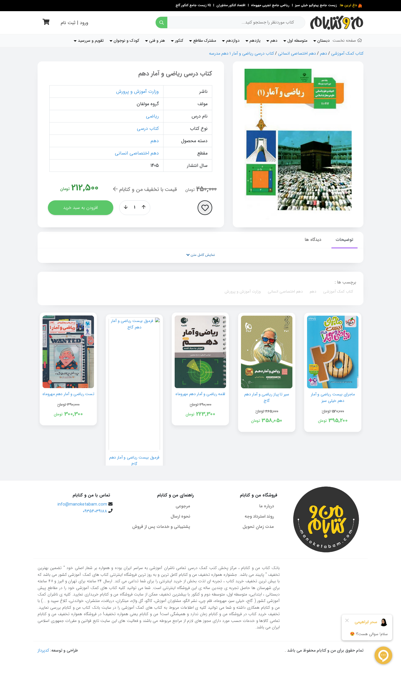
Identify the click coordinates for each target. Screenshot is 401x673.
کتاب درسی (148, 128)
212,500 (84, 188)
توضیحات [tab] (344, 239)
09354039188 (95, 511)
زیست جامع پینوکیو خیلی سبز (315, 5)
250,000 (206, 189)
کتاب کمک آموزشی (347, 53)
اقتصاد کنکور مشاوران (230, 5)
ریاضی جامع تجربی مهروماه (270, 5)
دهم (323, 53)
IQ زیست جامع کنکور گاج (193, 5)
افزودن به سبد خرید (80, 207)
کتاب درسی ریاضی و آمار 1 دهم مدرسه (241, 53)
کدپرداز (43, 650)
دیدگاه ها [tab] (313, 239)
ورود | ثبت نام (74, 22)
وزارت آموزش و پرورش (137, 91)
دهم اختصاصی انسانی (297, 53)
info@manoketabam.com (82, 504)
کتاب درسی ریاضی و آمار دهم (175, 73)
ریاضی (152, 116)
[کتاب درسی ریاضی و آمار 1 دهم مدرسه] (298, 144)
